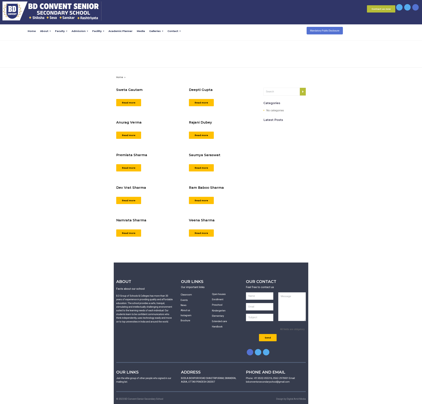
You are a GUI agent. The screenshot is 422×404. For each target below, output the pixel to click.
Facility (97, 31)
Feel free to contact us (260, 287)
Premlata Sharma (131, 155)
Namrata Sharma (131, 220)
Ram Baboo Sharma (206, 188)
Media (141, 31)
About (44, 31)
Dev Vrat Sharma (131, 188)
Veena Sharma (202, 220)
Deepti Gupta (201, 90)
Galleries (155, 31)
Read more (128, 102)
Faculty (60, 31)
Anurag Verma (129, 122)
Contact (172, 31)
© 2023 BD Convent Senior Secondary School (139, 399)
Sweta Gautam (129, 90)
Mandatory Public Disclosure (324, 30)
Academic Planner (120, 31)
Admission (79, 31)
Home (32, 31)
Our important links (193, 287)
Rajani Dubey (200, 122)
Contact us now (381, 9)
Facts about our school (130, 288)
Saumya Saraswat (204, 155)
